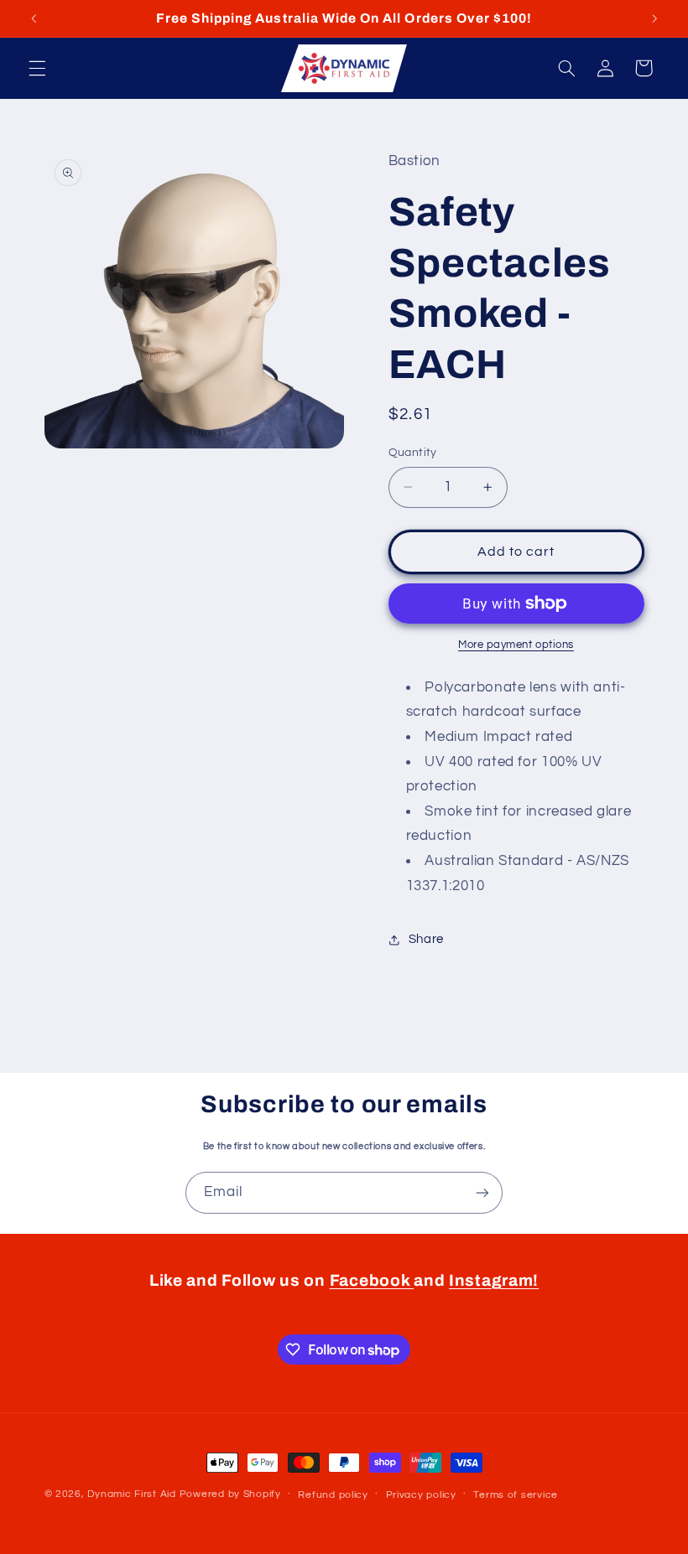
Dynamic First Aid (131, 1494)
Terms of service (515, 1495)
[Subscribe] (482, 1192)
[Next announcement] (654, 18)
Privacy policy (421, 1495)
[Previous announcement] (33, 18)
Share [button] (426, 939)
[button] (37, 68)
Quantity (412, 452)
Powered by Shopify (230, 1494)
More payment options (516, 645)
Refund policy (333, 1495)
